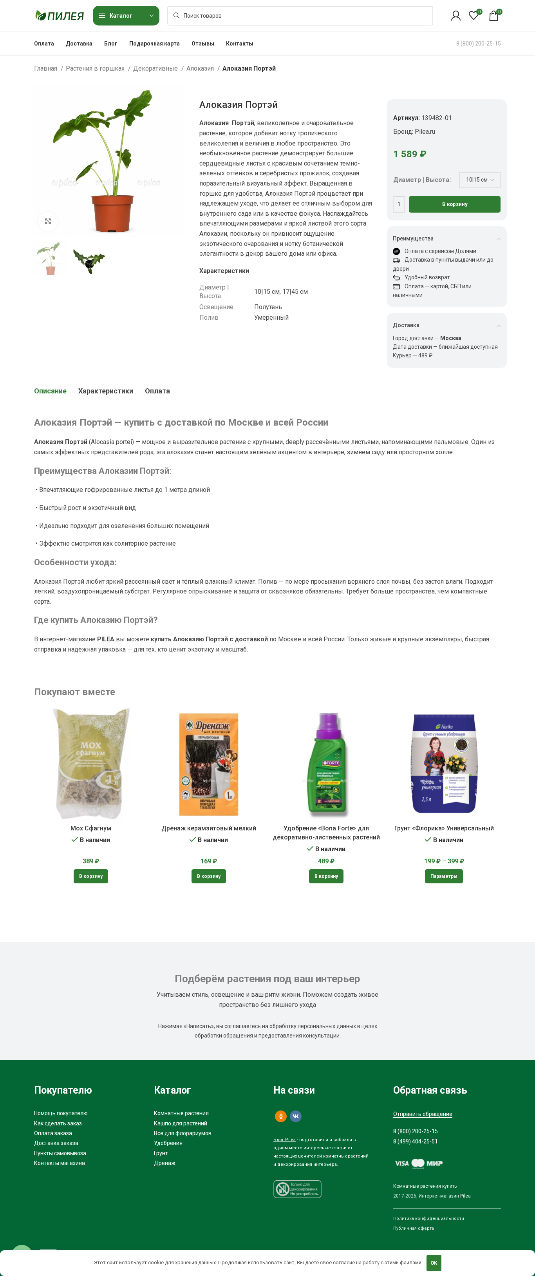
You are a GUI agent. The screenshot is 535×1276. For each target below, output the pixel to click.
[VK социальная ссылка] (296, 1116)
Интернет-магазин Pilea (445, 1196)
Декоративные (156, 68)
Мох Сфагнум (90, 828)
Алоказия (200, 68)
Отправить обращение (422, 1114)
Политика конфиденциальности (428, 1218)
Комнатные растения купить (425, 1186)
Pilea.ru (425, 131)
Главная (46, 68)
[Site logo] (59, 15)
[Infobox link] (478, 43)
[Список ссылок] (88, 1113)
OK (433, 1263)
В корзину (455, 204)
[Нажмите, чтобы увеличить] (48, 221)
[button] (91, 876)
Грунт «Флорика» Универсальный (444, 828)
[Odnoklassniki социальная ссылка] (281, 1116)
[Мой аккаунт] (456, 16)
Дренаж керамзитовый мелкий (208, 828)
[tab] (50, 391)
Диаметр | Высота (421, 180)
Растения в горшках (96, 68)
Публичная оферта (413, 1228)
